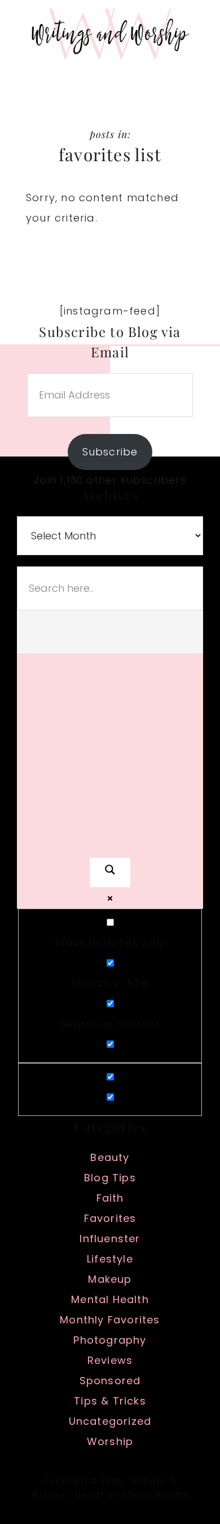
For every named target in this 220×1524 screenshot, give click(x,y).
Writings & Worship (110, 37)
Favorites (110, 1218)
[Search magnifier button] (110, 872)
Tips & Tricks (110, 1401)
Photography (109, 1340)
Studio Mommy (155, 1494)
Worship (110, 1441)
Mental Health (110, 1299)
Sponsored (110, 1381)
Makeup (109, 1279)
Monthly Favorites (110, 1320)
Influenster (110, 1238)
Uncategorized (110, 1421)
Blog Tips (110, 1178)
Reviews (110, 1360)
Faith (110, 1198)
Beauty (109, 1157)
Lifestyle (110, 1259)
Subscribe (110, 452)
